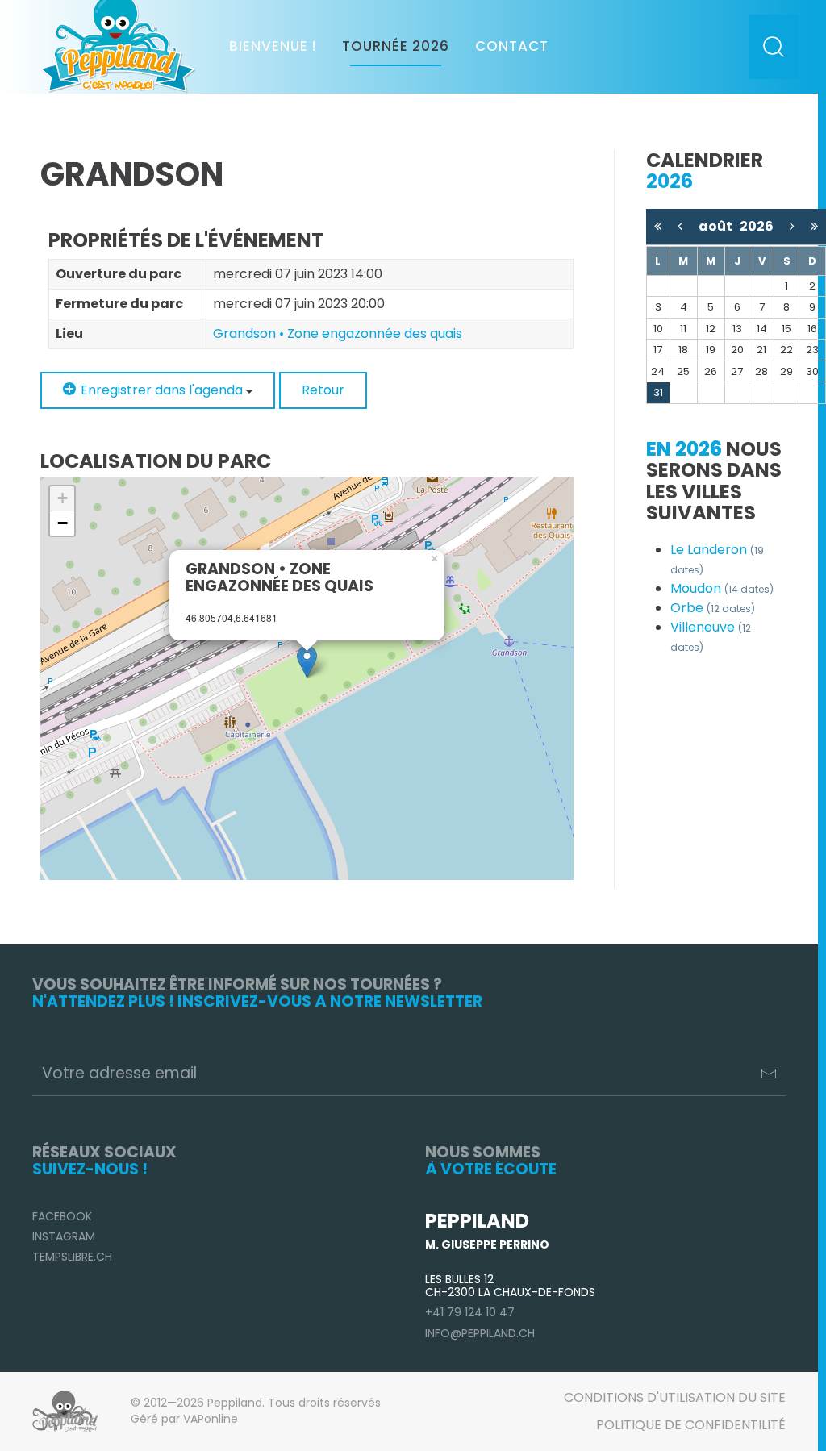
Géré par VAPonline (184, 1419)
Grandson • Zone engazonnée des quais (337, 333)
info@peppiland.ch (480, 1333)
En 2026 (684, 449)
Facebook (62, 1216)
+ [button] (62, 498)
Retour (323, 390)
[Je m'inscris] (769, 1073)
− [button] (62, 523)
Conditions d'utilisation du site (675, 1397)
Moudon (722, 588)
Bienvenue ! (272, 46)
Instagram (63, 1236)
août (719, 226)
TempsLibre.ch (72, 1257)
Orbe (712, 607)
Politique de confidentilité (691, 1425)
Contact (512, 46)
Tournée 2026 (395, 46)
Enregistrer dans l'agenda (161, 390)
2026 (757, 226)
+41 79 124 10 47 (470, 1312)
